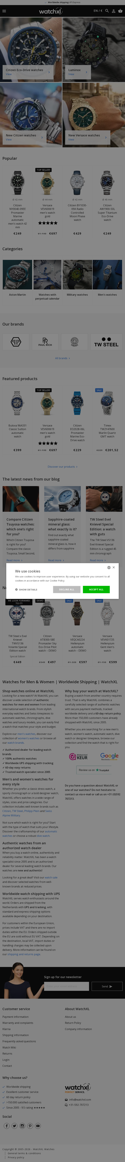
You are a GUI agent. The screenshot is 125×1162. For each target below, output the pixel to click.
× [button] (113, 567)
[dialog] (62, 581)
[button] (26, 589)
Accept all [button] (96, 589)
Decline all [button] (66, 589)
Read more (72, 580)
